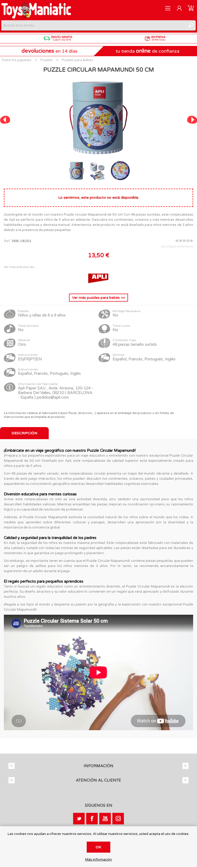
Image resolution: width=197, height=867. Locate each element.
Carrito (190, 8)
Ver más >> (98, 297)
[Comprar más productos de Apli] (98, 285)
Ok (98, 847)
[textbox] (93, 25)
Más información (98, 860)
